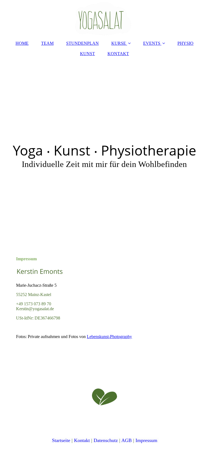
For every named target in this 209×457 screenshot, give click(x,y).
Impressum (146, 440)
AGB (126, 440)
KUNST (87, 53)
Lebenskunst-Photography (109, 336)
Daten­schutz (106, 440)
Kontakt (82, 440)
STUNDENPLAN (82, 43)
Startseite (61, 440)
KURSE (118, 43)
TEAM (47, 43)
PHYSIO (185, 43)
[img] (104, 17)
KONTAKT (118, 53)
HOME (22, 43)
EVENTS (151, 43)
